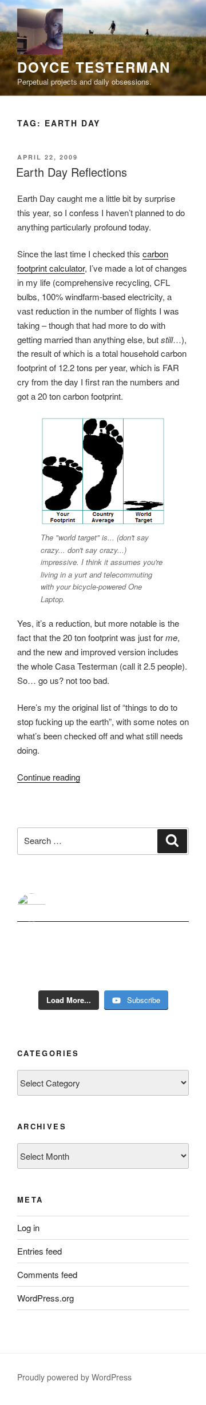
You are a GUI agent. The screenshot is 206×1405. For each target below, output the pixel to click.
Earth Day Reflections (71, 172)
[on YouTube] (103, 907)
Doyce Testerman (94, 67)
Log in (28, 1227)
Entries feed (39, 1251)
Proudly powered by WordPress (74, 1377)
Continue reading (48, 777)
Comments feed (47, 1274)
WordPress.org (45, 1298)
